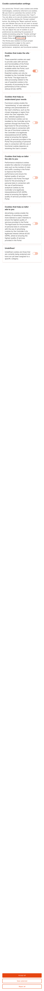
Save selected (22, 981)
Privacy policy (21, 38)
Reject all (22, 986)
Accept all (22, 975)
